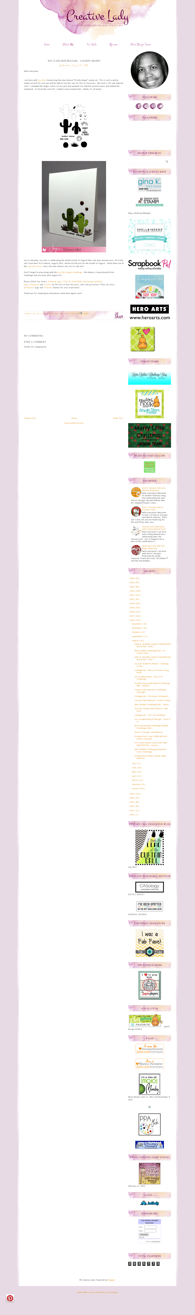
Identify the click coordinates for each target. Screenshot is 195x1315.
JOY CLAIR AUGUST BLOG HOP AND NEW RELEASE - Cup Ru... (151, 744)
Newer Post (30, 418)
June (134, 768)
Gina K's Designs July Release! (149, 732)
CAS (34, 313)
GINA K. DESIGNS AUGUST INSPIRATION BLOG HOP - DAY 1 (153, 658)
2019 (132, 608)
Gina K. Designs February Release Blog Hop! (154, 489)
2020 (132, 604)
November (137, 628)
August (135, 641)
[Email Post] (80, 312)
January (136, 789)
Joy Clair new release (47, 313)
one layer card (67, 313)
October (136, 632)
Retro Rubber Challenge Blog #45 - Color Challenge (151, 750)
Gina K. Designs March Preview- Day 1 (152, 508)
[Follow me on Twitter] (160, 109)
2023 (132, 591)
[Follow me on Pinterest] (153, 109)
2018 (132, 612)
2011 (132, 811)
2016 (132, 620)
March (135, 780)
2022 (132, 595)
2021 (132, 599)
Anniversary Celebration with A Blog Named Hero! (154, 528)
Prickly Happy (82, 313)
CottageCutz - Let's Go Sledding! (150, 715)
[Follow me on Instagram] (146, 109)
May (134, 772)
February (136, 784)
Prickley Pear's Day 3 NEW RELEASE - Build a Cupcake (151, 737)
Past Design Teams (141, 44)
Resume (113, 44)
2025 (132, 583)
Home (47, 44)
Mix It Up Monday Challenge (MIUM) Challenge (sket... (151, 727)
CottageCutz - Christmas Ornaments (152, 696)
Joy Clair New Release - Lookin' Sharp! (153, 700)
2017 (132, 616)
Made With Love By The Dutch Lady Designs (97, 1292)
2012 (132, 806)
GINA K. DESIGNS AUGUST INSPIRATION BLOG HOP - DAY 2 (153, 645)
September (137, 637)
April (134, 776)
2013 (132, 802)
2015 (132, 794)
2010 (132, 815)
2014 (132, 798)
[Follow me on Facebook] (139, 109)
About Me (68, 44)
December (137, 624)
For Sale (92, 44)
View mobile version (74, 423)
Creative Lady (97, 16)
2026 (132, 578)
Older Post (118, 418)
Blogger (111, 1280)
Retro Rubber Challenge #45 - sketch (152, 705)
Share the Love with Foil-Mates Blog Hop (153, 547)
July (134, 764)
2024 (132, 587)
